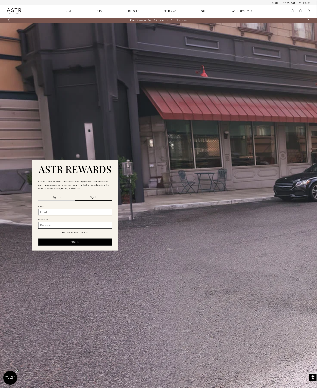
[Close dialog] (212, 158)
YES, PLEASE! (158, 211)
